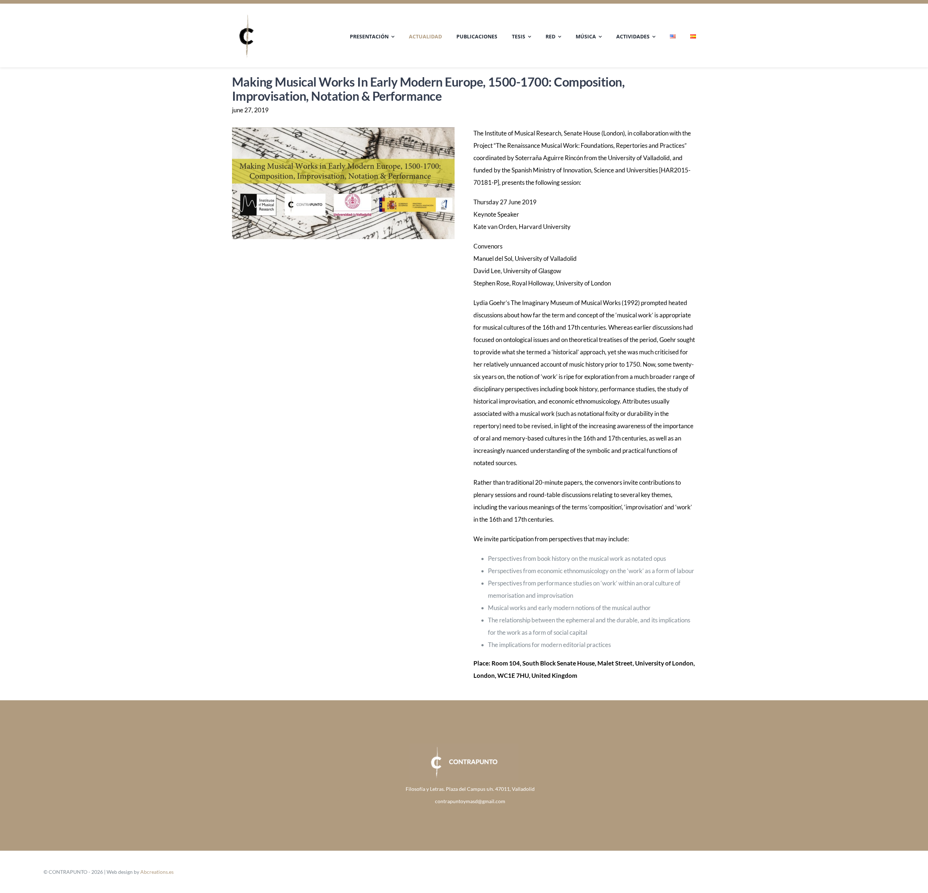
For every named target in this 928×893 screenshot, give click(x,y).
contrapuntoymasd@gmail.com (470, 801)
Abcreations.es (157, 872)
